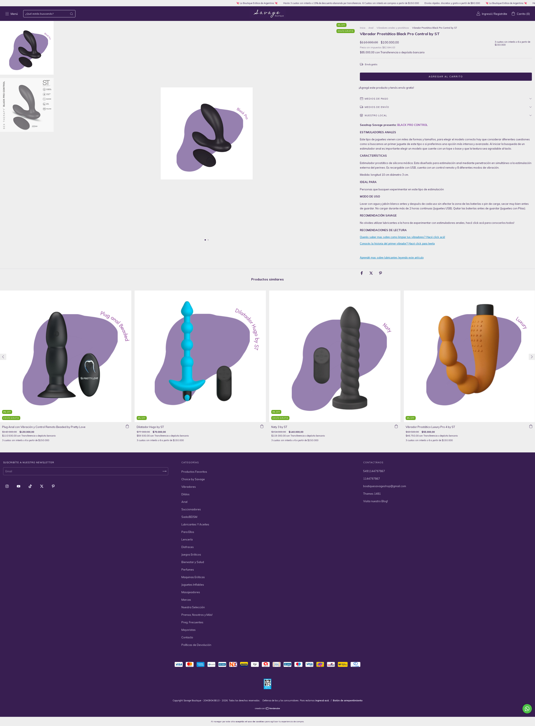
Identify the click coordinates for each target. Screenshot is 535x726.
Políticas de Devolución (196, 645)
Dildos (185, 494)
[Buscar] (71, 13)
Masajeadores (190, 592)
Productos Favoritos (194, 471)
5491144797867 (374, 471)
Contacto (187, 637)
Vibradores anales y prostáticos (393, 27)
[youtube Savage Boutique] (19, 486)
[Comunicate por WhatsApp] (527, 708)
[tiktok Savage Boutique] (30, 486)
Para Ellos (187, 532)
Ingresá (487, 13)
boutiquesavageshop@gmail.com (384, 486)
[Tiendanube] (268, 709)
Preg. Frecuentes (192, 622)
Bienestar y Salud (192, 562)
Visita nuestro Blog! (375, 501)
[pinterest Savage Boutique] (53, 486)
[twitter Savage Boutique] (42, 486)
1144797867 (371, 478)
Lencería (187, 539)
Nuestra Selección (193, 607)
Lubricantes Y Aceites (195, 524)
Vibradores (188, 486)
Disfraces (187, 547)
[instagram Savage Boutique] (7, 486)
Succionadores (191, 509)
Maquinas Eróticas (193, 577)
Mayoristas (188, 629)
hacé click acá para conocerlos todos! (490, 222)
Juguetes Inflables (192, 584)
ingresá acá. (322, 700)
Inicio (362, 27)
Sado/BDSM (189, 517)
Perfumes (187, 569)
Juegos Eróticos (191, 554)
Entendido (316, 721)
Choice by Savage (193, 479)
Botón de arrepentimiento (348, 700)
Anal (370, 27)
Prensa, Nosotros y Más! (197, 614)
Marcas (186, 599)
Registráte (500, 13)
